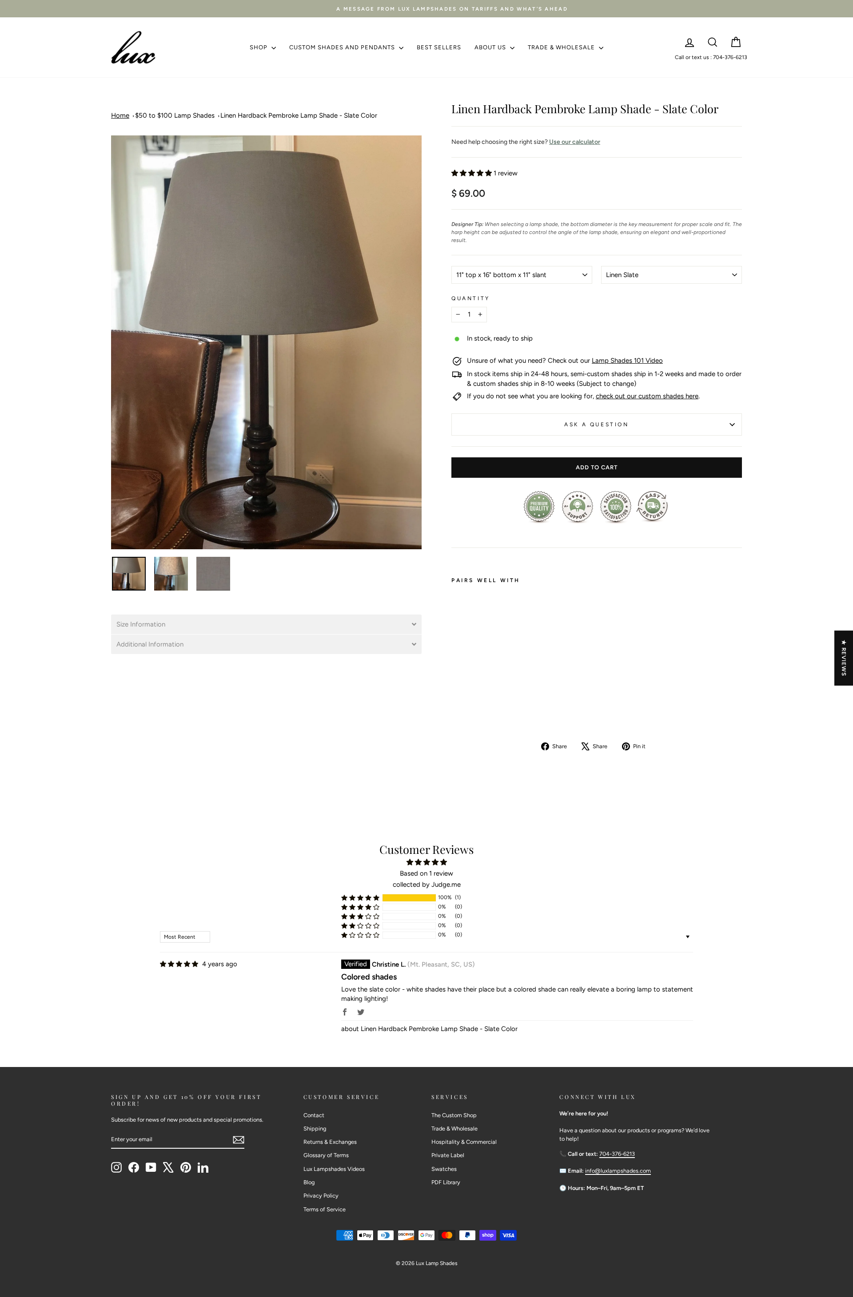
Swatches (444, 1169)
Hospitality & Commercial (464, 1141)
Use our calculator (574, 142)
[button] (266, 624)
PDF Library (445, 1182)
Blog (309, 1182)
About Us (491, 47)
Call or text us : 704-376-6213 (711, 57)
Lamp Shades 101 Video (627, 361)
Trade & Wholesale (562, 47)
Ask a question (596, 424)
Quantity (470, 298)
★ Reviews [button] (844, 658)
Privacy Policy (321, 1195)
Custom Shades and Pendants (343, 47)
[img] (179, 964)
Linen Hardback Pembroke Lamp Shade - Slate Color (298, 115)
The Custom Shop (454, 1115)
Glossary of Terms (326, 1155)
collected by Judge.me (427, 884)
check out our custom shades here (647, 396)
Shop (259, 47)
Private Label (447, 1155)
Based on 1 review (426, 873)
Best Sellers (439, 47)
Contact (313, 1115)
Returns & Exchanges (330, 1141)
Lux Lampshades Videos (334, 1169)
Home (120, 115)
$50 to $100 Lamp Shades (175, 115)
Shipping (314, 1128)
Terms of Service (324, 1209)
